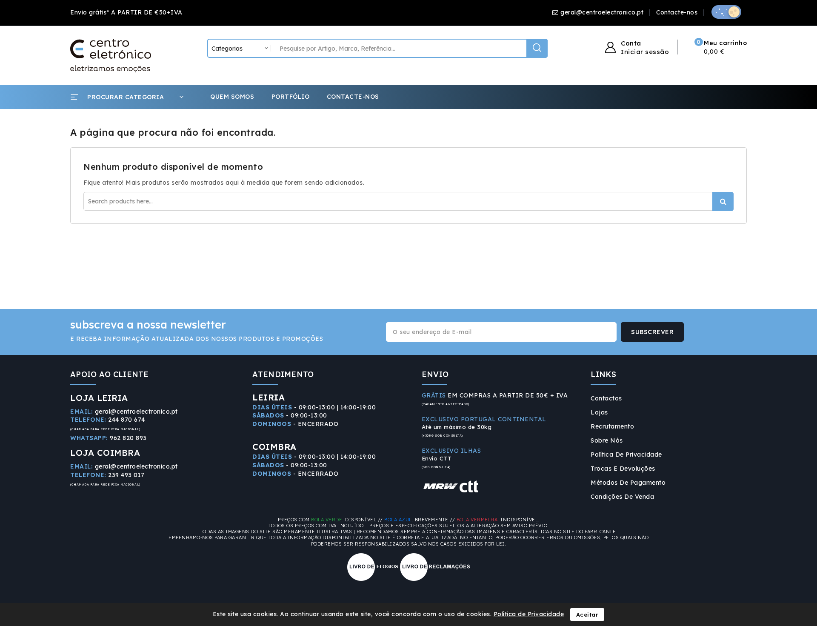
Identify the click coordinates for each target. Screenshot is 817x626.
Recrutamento (612, 426)
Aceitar (587, 614)
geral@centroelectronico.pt (601, 12)
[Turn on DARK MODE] (726, 12)
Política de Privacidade (626, 454)
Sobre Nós (607, 440)
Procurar (723, 201)
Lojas (599, 412)
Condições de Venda (622, 496)
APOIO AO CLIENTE (109, 374)
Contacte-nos (676, 12)
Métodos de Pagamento (628, 482)
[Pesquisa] (537, 48)
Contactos (606, 398)
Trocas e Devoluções (623, 468)
